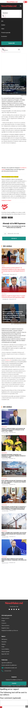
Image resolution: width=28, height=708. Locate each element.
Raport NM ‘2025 (5, 654)
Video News (4, 293)
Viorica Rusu (5, 92)
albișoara (4, 217)
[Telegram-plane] (18, 609)
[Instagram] (14, 609)
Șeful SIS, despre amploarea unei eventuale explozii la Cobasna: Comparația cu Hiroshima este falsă (14, 560)
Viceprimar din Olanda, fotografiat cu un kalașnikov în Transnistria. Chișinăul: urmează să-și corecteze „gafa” (14, 456)
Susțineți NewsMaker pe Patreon (10, 630)
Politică (3, 265)
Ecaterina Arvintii (5, 458)
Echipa (3, 620)
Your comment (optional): (10, 698)
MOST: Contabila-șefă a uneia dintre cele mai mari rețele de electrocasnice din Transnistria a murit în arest (14, 534)
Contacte (4, 623)
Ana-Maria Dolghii (6, 274)
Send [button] (1, 707)
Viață (4, 82)
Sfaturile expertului (5, 651)
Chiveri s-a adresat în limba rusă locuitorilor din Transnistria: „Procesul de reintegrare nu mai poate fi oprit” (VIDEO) (13, 430)
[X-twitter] (11, 609)
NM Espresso (4, 639)
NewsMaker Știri (5, 299)
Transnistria (5, 309)
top (10, 217)
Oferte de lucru (5, 625)
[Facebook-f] (9, 609)
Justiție (3, 646)
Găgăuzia (3, 644)
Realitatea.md (8, 360)
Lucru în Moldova (5, 649)
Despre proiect (5, 618)
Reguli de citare (5, 628)
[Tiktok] (16, 609)
